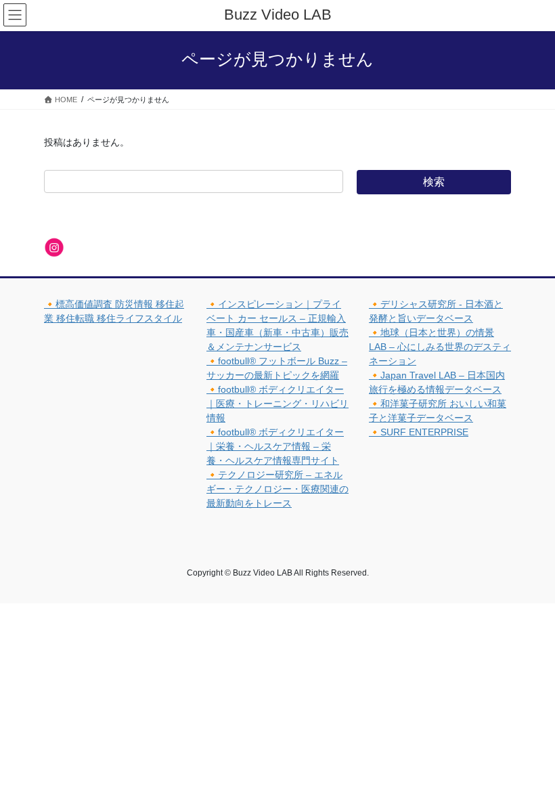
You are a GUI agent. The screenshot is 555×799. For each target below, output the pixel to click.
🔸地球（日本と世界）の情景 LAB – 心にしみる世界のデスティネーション (440, 346)
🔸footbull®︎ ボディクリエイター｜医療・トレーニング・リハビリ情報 (277, 403)
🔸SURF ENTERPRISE (418, 432)
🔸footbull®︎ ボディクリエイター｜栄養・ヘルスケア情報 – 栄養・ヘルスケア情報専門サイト (275, 446)
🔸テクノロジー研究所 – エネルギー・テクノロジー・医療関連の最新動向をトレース (277, 489)
